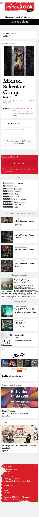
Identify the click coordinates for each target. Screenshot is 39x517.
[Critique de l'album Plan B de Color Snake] (7, 345)
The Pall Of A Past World (24, 309)
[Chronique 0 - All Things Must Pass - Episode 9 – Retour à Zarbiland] (19, 436)
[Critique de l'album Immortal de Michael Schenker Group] (7, 257)
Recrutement (9, 474)
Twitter (6, 490)
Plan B (17, 337)
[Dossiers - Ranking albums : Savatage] (19, 372)
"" (20, 292)
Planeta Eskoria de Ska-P (9, 34)
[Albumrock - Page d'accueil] (19, 11)
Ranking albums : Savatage (12, 376)
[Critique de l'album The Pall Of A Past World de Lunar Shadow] (7, 316)
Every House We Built (22, 282)
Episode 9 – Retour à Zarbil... (13, 450)
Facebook (7, 488)
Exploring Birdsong (21, 280)
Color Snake (19, 335)
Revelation (18, 266)
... (3, 378)
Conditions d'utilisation (13, 479)
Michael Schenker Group (13, 86)
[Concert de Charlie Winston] (19, 407)
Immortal (18, 252)
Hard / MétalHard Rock (18, 225)
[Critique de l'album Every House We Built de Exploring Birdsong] (7, 290)
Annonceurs (8, 476)
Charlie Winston (8, 411)
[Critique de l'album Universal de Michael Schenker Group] (7, 243)
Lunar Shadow (20, 306)
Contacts (7, 471)
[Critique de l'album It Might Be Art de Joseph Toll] (7, 331)
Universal (17, 237)
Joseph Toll (18, 321)
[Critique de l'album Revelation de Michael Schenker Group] (7, 271)
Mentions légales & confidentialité (17, 481)
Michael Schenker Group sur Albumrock (19, 214)
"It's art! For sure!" (19, 326)
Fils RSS (7, 493)
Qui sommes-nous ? (11, 469)
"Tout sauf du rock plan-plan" (23, 341)
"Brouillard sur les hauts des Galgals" (25, 312)
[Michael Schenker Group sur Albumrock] (7, 223)
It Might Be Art (20, 323)
